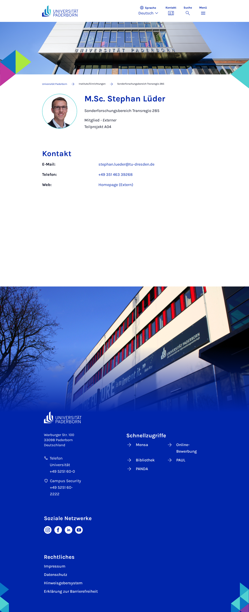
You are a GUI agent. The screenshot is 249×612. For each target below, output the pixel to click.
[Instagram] (48, 529)
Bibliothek (145, 460)
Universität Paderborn (54, 84)
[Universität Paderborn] (62, 417)
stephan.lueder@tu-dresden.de (126, 164)
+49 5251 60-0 (62, 471)
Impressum (54, 566)
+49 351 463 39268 (115, 174)
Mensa (142, 444)
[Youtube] (79, 529)
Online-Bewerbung (186, 448)
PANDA (142, 468)
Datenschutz (55, 574)
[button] (150, 10)
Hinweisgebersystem (63, 583)
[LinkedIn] (68, 529)
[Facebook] (58, 529)
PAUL (180, 460)
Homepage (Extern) (115, 184)
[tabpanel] (124, 176)
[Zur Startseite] (60, 11)
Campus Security (65, 481)
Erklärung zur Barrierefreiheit (71, 591)
